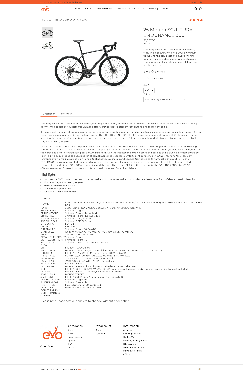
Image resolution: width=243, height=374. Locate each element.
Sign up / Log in (196, 2)
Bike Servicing (129, 344)
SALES (71, 347)
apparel (71, 340)
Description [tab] (49, 113)
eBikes (126, 354)
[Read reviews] (153, 72)
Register (99, 330)
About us (127, 330)
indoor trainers (75, 337)
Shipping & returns (132, 334)
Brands (164, 8)
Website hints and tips (133, 347)
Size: (146, 85)
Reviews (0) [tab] (66, 113)
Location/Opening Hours (135, 340)
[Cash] (199, 369)
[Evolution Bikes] (45, 8)
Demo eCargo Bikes (132, 351)
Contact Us (128, 337)
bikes (70, 330)
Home (43, 20)
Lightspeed (81, 369)
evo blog (153, 8)
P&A (70, 344)
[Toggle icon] (196, 8)
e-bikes (71, 334)
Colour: (147, 94)
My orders (100, 334)
